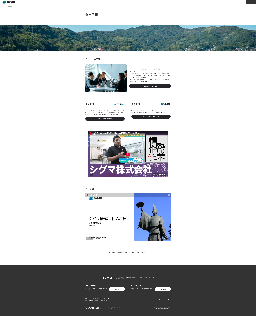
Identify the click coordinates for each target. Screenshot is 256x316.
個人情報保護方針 (154, 307)
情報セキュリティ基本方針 (165, 307)
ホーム (4, 6)
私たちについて (203, 2)
